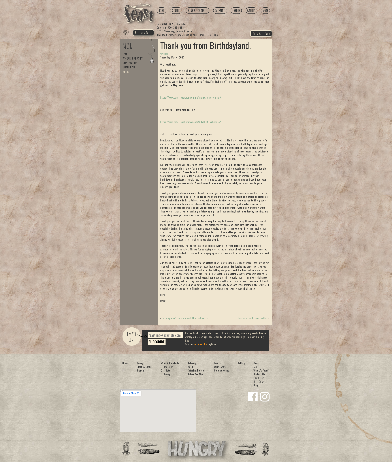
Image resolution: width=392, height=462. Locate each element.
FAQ (125, 53)
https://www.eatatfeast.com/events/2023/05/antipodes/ (190, 122)
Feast (128, 36)
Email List (129, 67)
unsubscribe (200, 344)
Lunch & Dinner (145, 367)
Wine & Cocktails (198, 10)
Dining (176, 10)
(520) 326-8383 (170, 27)
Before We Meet (195, 374)
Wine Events (220, 367)
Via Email (164, 53)
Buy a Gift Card (261, 33)
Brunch (140, 370)
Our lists (165, 370)
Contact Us (130, 62)
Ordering (165, 374)
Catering (220, 10)
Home (161, 10)
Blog (126, 71)
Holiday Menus (221, 370)
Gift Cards (259, 381)
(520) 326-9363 (171, 24)
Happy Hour (167, 367)
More (265, 10)
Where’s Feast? (133, 58)
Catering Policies (196, 370)
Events (236, 10)
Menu (190, 367)
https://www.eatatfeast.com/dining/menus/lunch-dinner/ (190, 97)
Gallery (251, 10)
